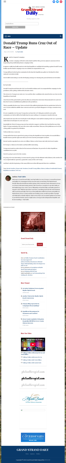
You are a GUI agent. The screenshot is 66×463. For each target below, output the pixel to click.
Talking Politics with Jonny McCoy (32, 357)
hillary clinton (41, 168)
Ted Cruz (18, 170)
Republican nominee (9, 170)
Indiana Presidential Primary (53, 168)
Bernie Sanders (11, 168)
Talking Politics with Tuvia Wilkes (32, 360)
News (27, 454)
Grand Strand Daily (33, 450)
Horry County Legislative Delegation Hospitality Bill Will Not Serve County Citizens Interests (33, 321)
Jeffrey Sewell (25, 262)
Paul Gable (20, 52)
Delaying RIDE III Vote (31, 271)
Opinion (32, 454)
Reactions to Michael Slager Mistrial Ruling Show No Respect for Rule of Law (33, 263)
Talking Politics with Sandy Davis (32, 363)
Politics (38, 454)
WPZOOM (47, 460)
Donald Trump (32, 168)
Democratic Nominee (22, 168)
